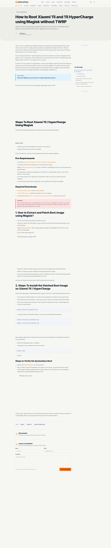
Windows (74, 2)
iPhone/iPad (59, 2)
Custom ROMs (54, 5)
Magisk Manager (26, 228)
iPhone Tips (67, 5)
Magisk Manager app (29, 365)
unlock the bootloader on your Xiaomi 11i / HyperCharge (39, 162)
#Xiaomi (22, 424)
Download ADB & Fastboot (24, 190)
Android (47, 2)
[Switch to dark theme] (94, 2)
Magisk (39, 5)
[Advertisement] (43, 136)
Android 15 (26, 5)
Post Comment (66, 469)
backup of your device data (29, 167)
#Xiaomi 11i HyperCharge (39, 424)
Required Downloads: (81, 76)
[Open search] (90, 2)
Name (16, 448)
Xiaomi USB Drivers (22, 193)
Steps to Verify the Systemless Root (84, 86)
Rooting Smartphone (21, 12)
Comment (17, 454)
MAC (42, 190)
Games (53, 2)
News (42, 2)
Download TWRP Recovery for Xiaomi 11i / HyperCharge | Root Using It (36, 78)
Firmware (61, 5)
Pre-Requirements (80, 74)
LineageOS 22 (33, 5)
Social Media (67, 2)
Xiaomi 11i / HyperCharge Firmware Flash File (41, 196)
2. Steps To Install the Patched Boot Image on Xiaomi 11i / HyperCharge (84, 83)
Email (45, 448)
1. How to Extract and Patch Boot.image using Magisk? (83, 79)
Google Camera (46, 5)
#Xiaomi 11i (29, 424)
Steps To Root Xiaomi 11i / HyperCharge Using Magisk (83, 71)
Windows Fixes (74, 5)
